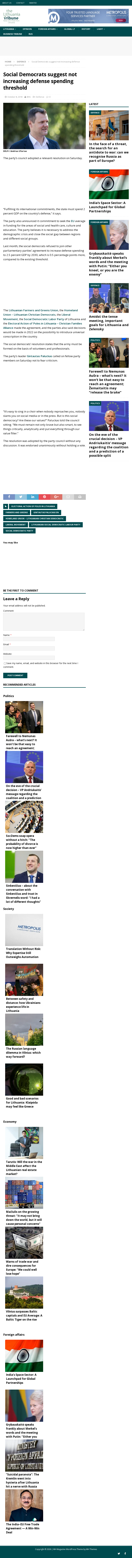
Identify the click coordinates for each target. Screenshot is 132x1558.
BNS (29, 96)
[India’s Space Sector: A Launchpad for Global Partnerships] (109, 184)
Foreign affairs (47, 29)
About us (6, 3)
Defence (40, 96)
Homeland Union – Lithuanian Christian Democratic (35, 518)
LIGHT (100, 29)
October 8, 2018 (14, 96)
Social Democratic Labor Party (44, 319)
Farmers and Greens (17, 512)
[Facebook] (125, 1553)
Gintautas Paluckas (39, 356)
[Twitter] (119, 1553)
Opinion (27, 29)
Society (8, 909)
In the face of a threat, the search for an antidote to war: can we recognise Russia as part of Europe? (109, 152)
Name (6, 635)
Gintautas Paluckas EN (46, 512)
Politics (8, 696)
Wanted (33, 3)
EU (73, 221)
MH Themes (91, 1549)
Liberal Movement (16, 524)
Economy (9, 1121)
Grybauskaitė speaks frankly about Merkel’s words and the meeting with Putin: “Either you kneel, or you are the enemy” (108, 264)
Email (6, 644)
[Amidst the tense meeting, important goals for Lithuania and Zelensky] (109, 298)
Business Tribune (12, 34)
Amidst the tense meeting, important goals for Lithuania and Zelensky (109, 322)
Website (7, 653)
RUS (31, 34)
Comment (8, 610)
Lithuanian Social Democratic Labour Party (55, 524)
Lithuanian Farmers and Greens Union (33, 310)
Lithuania (8, 29)
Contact (20, 3)
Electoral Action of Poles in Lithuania (33, 506)
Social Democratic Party (19, 530)
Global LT (69, 29)
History (86, 29)
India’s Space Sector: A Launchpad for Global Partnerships (107, 207)
